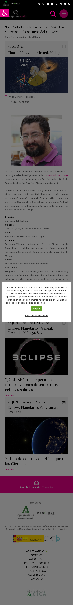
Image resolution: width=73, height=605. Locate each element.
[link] (4, 13)
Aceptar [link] (36, 308)
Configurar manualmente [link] (36, 316)
